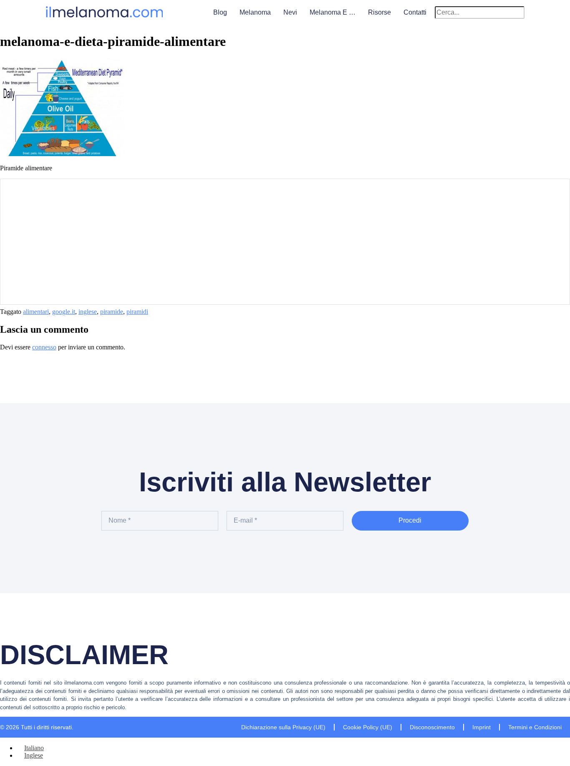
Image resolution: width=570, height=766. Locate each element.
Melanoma (255, 12)
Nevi (290, 12)
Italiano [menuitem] (34, 747)
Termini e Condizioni (535, 727)
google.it (63, 311)
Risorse (379, 12)
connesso (44, 347)
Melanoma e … (333, 12)
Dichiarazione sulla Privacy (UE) (283, 727)
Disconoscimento (432, 727)
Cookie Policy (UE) (367, 727)
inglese (87, 311)
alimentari (36, 311)
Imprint (481, 727)
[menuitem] (30, 747)
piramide (111, 311)
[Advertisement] (285, 241)
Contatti (415, 12)
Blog (220, 12)
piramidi (137, 311)
